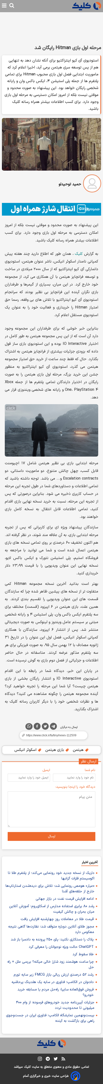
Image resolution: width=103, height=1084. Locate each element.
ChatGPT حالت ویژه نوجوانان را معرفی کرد (61, 947)
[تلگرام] (53, 727)
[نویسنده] (92, 184)
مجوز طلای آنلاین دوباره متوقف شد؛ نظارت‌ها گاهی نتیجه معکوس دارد (51, 929)
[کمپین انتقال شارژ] (51, 209)
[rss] (63, 1059)
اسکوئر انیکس (26, 750)
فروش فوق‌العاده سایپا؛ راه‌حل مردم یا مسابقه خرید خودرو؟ (55, 992)
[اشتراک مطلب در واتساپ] (29, 726)
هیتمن (79, 750)
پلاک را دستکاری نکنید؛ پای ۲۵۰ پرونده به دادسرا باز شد (52, 939)
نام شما (90, 770)
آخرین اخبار (89, 862)
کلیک (79, 254)
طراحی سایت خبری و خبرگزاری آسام (46, 1076)
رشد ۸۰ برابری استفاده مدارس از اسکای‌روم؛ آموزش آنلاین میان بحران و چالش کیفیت (51, 909)
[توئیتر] (45, 727)
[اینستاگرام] (40, 1060)
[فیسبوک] (37, 727)
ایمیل (46, 770)
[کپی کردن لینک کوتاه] (51, 735)
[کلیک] (86, 6)
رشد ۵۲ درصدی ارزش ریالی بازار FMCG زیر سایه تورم (54, 975)
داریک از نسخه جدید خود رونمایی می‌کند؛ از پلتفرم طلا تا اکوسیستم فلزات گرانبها (51, 875)
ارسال (51, 836)
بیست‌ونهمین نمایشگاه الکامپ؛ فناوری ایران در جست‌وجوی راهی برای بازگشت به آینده (50, 1018)
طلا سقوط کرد (83, 954)
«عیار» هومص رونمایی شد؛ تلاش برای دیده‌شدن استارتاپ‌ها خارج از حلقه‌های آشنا (50, 888)
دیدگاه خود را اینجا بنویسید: (75, 786)
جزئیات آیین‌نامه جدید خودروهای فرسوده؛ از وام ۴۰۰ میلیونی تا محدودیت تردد (55, 1005)
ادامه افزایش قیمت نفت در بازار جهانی (65, 899)
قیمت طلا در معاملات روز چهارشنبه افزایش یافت (57, 919)
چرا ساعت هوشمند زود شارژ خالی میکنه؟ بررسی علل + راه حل (50, 964)
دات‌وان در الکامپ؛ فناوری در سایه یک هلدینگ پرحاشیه (52, 982)
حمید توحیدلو (70, 184)
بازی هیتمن (55, 750)
